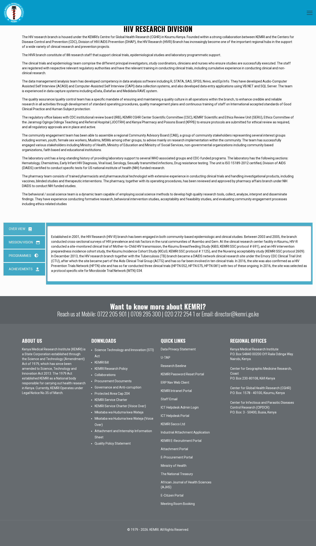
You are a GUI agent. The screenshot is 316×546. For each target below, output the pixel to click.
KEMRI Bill (102, 362)
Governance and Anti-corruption (118, 387)
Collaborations (105, 375)
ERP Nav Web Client (175, 382)
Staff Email (169, 399)
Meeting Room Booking (178, 504)
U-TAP (165, 357)
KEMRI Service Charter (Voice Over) (120, 406)
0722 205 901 (112, 313)
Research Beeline (173, 366)
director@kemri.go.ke (237, 313)
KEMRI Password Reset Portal (182, 374)
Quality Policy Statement (113, 443)
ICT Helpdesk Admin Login (180, 407)
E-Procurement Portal (177, 457)
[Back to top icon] (294, 536)
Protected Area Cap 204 (112, 393)
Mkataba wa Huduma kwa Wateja (119, 412)
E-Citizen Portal (172, 495)
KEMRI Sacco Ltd (173, 424)
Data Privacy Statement (178, 349)
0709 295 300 (145, 313)
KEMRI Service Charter (111, 400)
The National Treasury (177, 474)
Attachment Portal (174, 449)
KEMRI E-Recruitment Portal (181, 441)
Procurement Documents (113, 381)
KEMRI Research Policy (111, 368)
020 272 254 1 (179, 313)
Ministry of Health (173, 465)
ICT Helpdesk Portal (175, 416)
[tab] (24, 229)
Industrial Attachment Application (185, 432)
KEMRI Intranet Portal (176, 391)
